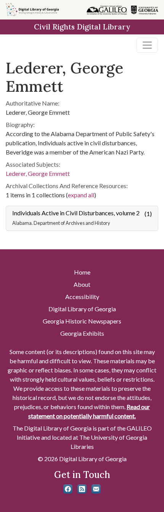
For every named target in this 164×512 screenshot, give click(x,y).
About (82, 284)
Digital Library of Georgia (82, 308)
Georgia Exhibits (82, 333)
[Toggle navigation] (147, 45)
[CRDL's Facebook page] (67, 489)
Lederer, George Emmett (38, 173)
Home (82, 272)
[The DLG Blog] (82, 489)
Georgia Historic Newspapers (82, 321)
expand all (81, 194)
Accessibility (82, 296)
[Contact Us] (96, 489)
